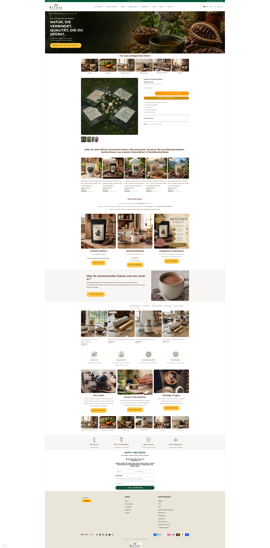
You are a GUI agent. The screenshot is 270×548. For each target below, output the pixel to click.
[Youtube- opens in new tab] (109, 535)
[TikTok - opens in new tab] (106, 535)
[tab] (135, 306)
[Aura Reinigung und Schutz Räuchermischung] (94, 324)
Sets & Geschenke (162, 73)
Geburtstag (118, 475)
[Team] (98, 381)
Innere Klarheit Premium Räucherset (173, 339)
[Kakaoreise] (125, 422)
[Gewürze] (108, 65)
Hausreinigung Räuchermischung (145, 339)
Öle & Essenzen (125, 73)
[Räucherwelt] (180, 422)
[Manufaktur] (135, 382)
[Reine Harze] (144, 422)
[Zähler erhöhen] (152, 93)
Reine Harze (144, 430)
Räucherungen (144, 73)
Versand (151, 83)
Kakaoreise (126, 430)
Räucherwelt (180, 430)
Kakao (90, 73)
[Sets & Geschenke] (162, 65)
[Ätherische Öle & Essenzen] (89, 422)
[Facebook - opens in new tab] (97, 535)
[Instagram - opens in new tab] (100, 535)
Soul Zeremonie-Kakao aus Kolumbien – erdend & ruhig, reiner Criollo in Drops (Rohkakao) (178, 183)
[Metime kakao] (98, 231)
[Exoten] (180, 65)
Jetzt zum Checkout (166, 98)
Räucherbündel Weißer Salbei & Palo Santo (121, 339)
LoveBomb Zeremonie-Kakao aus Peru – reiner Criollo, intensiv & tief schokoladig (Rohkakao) (156, 183)
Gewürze (108, 73)
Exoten (180, 73)
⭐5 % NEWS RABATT (52, 1)
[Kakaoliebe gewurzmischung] (135, 231)
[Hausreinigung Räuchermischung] (148, 324)
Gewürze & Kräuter (107, 430)
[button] (215, 7)
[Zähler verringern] (145, 93)
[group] (109, 106)
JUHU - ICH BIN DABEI (135, 488)
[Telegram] (113, 535)
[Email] (160, 124)
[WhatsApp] (157, 124)
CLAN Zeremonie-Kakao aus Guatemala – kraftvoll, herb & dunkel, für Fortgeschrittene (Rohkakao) (135, 183)
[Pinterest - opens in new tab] (103, 535)
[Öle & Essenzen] (126, 65)
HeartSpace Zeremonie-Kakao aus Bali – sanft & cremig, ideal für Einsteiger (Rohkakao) (91, 183)
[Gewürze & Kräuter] (107, 422)
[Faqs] (171, 381)
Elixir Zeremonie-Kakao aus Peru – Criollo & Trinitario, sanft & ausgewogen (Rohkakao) (113, 183)
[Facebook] (150, 124)
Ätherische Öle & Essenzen (89, 430)
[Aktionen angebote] (171, 231)
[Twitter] (153, 124)
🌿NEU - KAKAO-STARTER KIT (134, 1)
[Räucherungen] (144, 65)
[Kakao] (90, 65)
